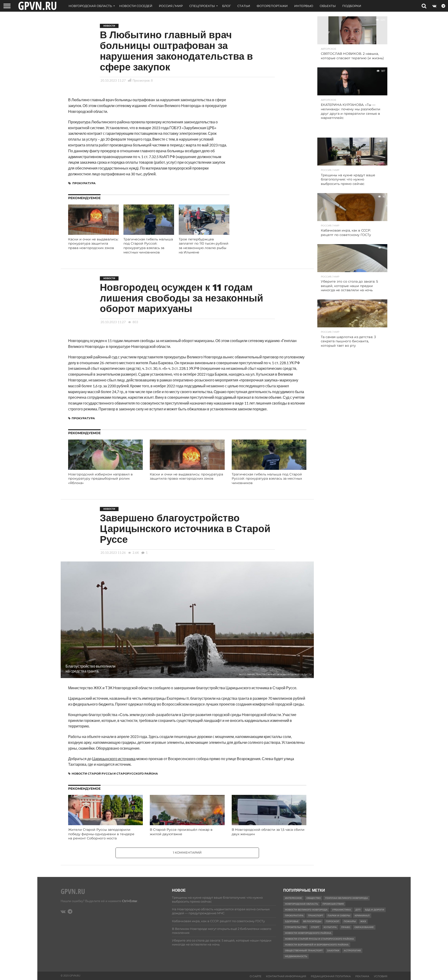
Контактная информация (286, 976)
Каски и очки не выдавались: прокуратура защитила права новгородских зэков (93, 243)
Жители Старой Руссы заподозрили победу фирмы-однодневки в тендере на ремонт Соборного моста (101, 834)
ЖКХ (363, 921)
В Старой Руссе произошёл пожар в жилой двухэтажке (181, 832)
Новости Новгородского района (308, 933)
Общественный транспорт (304, 950)
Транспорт (315, 915)
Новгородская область (90, 6)
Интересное (293, 898)
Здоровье (292, 921)
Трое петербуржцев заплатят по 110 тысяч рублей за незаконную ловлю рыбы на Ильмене (203, 245)
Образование (364, 927)
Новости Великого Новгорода (306, 909)
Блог (226, 6)
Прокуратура (84, 183)
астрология (352, 950)
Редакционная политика (331, 976)
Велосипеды (312, 921)
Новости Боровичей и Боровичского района (317, 944)
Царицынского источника (114, 758)
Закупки (333, 950)
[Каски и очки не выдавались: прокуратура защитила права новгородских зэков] (93, 233)
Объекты (328, 6)
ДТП (357, 909)
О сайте (255, 976)
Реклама (362, 976)
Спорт (315, 927)
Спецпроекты (202, 6)
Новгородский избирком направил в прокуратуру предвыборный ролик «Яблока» (100, 478)
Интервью (303, 6)
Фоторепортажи (272, 6)
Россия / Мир (171, 6)
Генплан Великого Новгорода (346, 898)
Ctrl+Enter (129, 901)
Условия (380, 976)
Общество (313, 898)
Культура (330, 927)
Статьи (243, 6)
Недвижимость (296, 956)
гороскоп (332, 921)
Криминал (362, 915)
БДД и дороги (374, 909)
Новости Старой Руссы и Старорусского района (115, 773)
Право (345, 927)
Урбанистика (341, 909)
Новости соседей (135, 6)
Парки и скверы (339, 915)
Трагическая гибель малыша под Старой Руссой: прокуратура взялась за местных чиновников (148, 245)
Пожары (350, 921)
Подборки (351, 6)
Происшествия (333, 903)
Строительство (295, 927)
